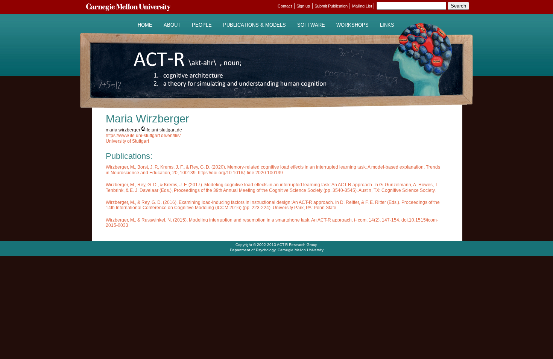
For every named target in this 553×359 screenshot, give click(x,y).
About (172, 25)
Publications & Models (254, 25)
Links (387, 25)
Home (145, 25)
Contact (285, 6)
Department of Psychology (252, 250)
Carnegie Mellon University (301, 250)
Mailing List (362, 6)
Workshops (352, 25)
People (202, 25)
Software (311, 25)
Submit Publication (331, 6)
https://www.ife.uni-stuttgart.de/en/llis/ (143, 135)
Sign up (303, 6)
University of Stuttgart (127, 141)
